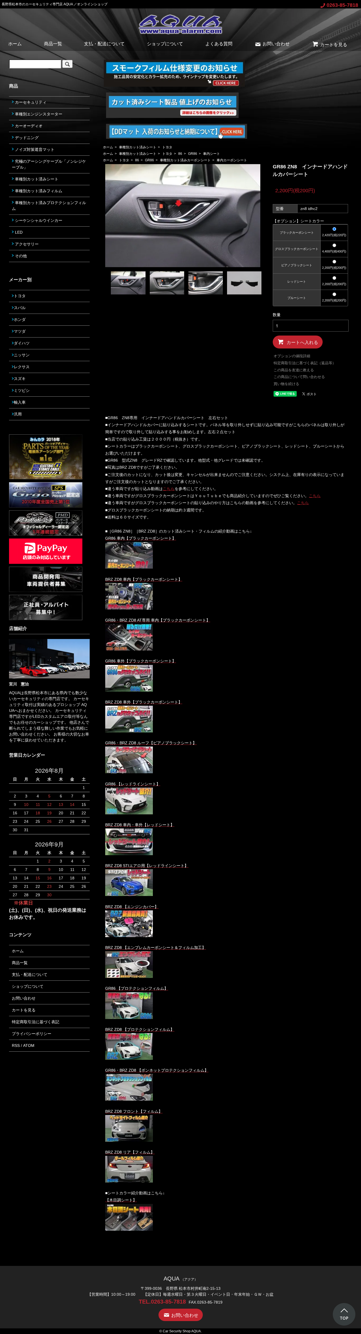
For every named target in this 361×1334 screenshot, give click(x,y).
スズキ (20, 378)
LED (18, 232)
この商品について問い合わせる (299, 377)
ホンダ (20, 319)
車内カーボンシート (232, 160)
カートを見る (333, 44)
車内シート (211, 154)
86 (180, 154)
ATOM (28, 1045)
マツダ (20, 331)
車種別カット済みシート (137, 147)
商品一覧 (53, 43)
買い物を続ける (286, 384)
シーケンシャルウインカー (38, 220)
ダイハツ (22, 343)
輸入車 (20, 402)
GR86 (192, 154)
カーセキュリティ (30, 102)
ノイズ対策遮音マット (34, 149)
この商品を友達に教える (294, 370)
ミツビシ (22, 390)
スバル (20, 307)
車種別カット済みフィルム (38, 191)
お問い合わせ (276, 43)
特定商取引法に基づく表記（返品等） (305, 363)
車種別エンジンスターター (38, 114)
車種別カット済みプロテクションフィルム (49, 205)
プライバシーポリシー (31, 1033)
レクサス (22, 367)
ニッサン (22, 355)
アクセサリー (26, 244)
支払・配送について (104, 43)
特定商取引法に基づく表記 (35, 1022)
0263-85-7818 (342, 5)
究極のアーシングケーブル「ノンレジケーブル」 (49, 164)
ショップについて (165, 43)
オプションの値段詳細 (292, 356)
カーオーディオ (28, 126)
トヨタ (167, 147)
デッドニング (26, 137)
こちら (169, 488)
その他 (20, 256)
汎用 (18, 414)
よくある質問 (218, 43)
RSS (16, 1045)
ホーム (15, 43)
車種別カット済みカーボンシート (185, 160)
